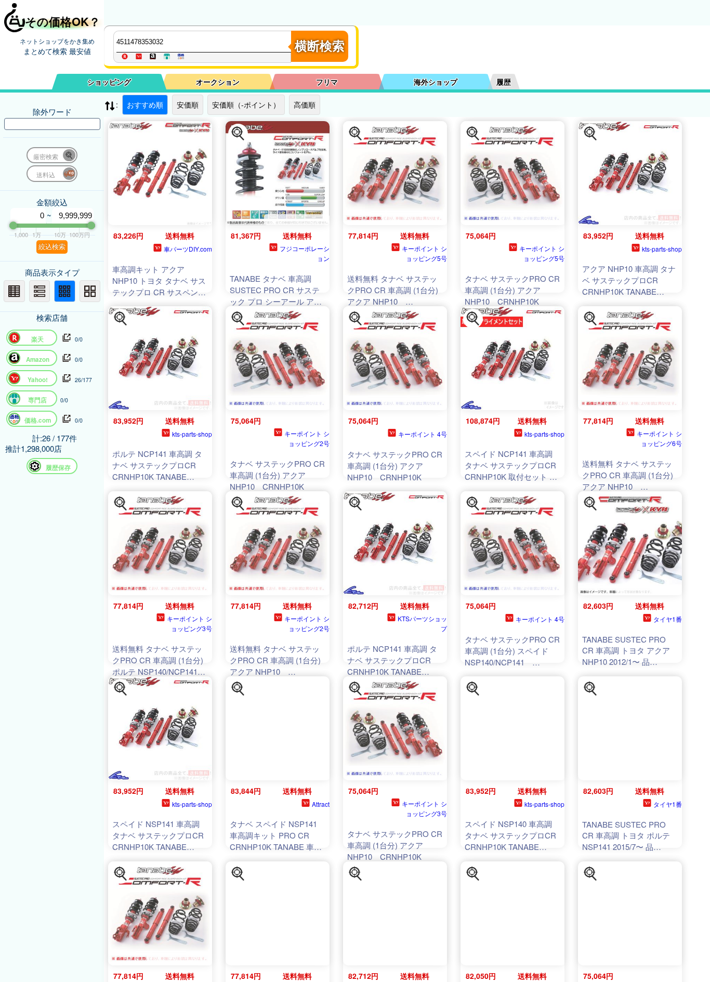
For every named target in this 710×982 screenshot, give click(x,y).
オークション (218, 81)
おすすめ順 (145, 104)
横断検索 (320, 46)
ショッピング (109, 81)
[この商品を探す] (238, 133)
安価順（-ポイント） (246, 104)
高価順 (304, 104)
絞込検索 (51, 247)
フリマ (327, 81)
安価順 (188, 104)
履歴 (503, 81)
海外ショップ (435, 81)
